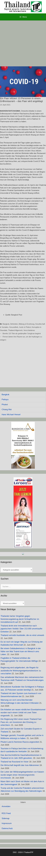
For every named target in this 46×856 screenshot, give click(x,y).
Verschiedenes (29, 330)
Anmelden (6, 806)
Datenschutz (7, 828)
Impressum (7, 823)
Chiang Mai (7, 409)
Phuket (5, 404)
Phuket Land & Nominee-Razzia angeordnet (20, 742)
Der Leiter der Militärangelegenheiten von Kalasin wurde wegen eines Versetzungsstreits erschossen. (22, 775)
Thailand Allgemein (15, 330)
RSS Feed (6, 813)
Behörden (14, 324)
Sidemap (5, 818)
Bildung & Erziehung (26, 324)
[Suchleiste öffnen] (42, 16)
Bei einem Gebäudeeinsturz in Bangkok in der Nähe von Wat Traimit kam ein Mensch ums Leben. (21, 651)
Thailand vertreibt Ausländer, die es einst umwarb (22, 635)
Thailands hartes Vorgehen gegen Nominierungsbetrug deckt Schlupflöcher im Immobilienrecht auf (20, 619)
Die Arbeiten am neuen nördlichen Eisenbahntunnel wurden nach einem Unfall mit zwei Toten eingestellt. (23, 712)
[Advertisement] (23, 43)
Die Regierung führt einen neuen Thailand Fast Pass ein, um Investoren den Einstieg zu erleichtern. (21, 722)
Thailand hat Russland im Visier (15, 762)
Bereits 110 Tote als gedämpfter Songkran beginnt (22, 333)
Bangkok (6, 324)
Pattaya (5, 399)
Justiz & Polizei (25, 327)
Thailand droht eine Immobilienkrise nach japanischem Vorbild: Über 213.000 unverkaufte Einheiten (21, 629)
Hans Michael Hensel (11, 414)
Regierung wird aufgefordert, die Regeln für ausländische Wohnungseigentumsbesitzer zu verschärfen (21, 670)
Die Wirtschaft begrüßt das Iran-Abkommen (20, 765)
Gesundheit (13, 327)
